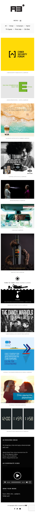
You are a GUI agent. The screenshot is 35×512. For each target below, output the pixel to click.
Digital (28, 26)
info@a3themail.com (12, 457)
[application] (17, 475)
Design (11, 26)
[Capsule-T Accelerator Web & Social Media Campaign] (17, 370)
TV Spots (9, 29)
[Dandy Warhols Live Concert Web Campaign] (17, 331)
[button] (17, 475)
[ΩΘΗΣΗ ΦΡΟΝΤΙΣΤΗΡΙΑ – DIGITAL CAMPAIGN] (17, 98)
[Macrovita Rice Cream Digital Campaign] (17, 429)
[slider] (16, 482)
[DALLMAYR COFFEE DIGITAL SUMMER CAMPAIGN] (17, 136)
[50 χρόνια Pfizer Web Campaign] (17, 402)
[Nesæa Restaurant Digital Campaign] (17, 303)
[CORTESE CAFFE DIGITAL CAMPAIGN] (17, 174)
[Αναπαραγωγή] (5, 482)
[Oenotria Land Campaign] (17, 270)
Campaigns (19, 26)
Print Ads (18, 29)
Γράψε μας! (6, 496)
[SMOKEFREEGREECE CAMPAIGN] (17, 198)
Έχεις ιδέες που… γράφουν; (11, 494)
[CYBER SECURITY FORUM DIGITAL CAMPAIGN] (17, 70)
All (6, 26)
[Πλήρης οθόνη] (30, 482)
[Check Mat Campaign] (17, 228)
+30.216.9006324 (12, 456)
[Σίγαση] (27, 482)
